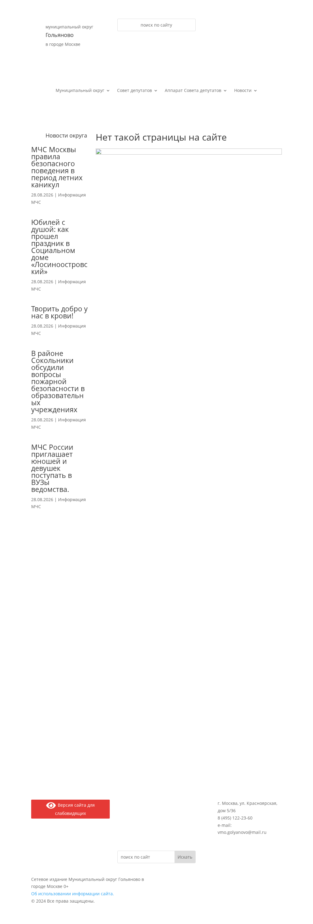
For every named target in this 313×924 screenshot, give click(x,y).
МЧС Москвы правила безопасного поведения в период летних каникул (57, 167)
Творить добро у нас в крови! (59, 312)
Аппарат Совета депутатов (193, 90)
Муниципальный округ (80, 90)
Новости (243, 90)
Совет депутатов (134, 90)
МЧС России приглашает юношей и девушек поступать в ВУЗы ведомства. (52, 468)
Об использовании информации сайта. (72, 894)
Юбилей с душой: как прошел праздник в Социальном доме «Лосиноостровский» (59, 246)
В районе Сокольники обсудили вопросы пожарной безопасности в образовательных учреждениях (58, 381)
